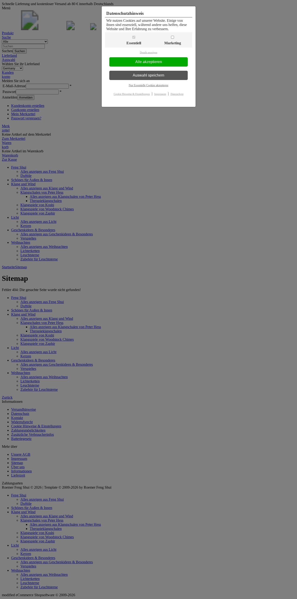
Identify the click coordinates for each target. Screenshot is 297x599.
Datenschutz (177, 94)
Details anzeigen (148, 52)
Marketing (172, 43)
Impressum (160, 94)
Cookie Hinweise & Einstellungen (132, 94)
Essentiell (133, 43)
